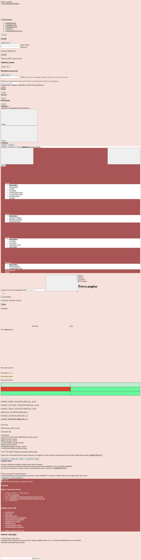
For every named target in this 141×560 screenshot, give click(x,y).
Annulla (4, 145)
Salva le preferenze (17, 477)
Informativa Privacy (11, 516)
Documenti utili (6, 431)
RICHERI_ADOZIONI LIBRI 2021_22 (14, 415)
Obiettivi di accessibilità (12, 521)
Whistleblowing (10, 523)
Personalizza (5, 459)
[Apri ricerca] (124, 156)
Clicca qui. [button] (4, 424)
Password (23, 47)
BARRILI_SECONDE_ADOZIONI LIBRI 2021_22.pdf (20, 405)
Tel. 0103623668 (13, 495)
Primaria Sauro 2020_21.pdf (10, 428)
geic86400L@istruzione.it (26, 497)
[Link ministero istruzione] (10, 3)
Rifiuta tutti (17, 459)
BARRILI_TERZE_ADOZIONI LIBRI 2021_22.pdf (18, 408)
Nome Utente (24, 45)
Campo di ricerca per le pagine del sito (13, 290)
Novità (80, 277)
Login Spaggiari (53, 81)
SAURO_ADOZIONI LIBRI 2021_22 (14, 419)
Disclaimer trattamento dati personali (13, 542)
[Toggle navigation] (17, 156)
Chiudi (3, 93)
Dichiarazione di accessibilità (14, 519)
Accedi (4, 34)
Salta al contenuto (6, 2)
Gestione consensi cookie (13, 525)
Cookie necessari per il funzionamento (13, 474)
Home (80, 275)
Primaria (17, 452)
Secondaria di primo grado (28, 452)
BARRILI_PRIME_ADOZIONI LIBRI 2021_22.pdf (18, 401)
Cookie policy (9, 512)
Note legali (8, 514)
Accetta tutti (32, 459)
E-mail (22, 77)
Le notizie (81, 279)
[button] (19, 326)
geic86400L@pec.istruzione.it (27, 498)
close (3, 165)
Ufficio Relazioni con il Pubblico (15, 518)
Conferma (11, 145)
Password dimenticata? (8, 51)
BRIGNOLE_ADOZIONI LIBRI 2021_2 (15, 412)
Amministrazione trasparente (14, 527)
